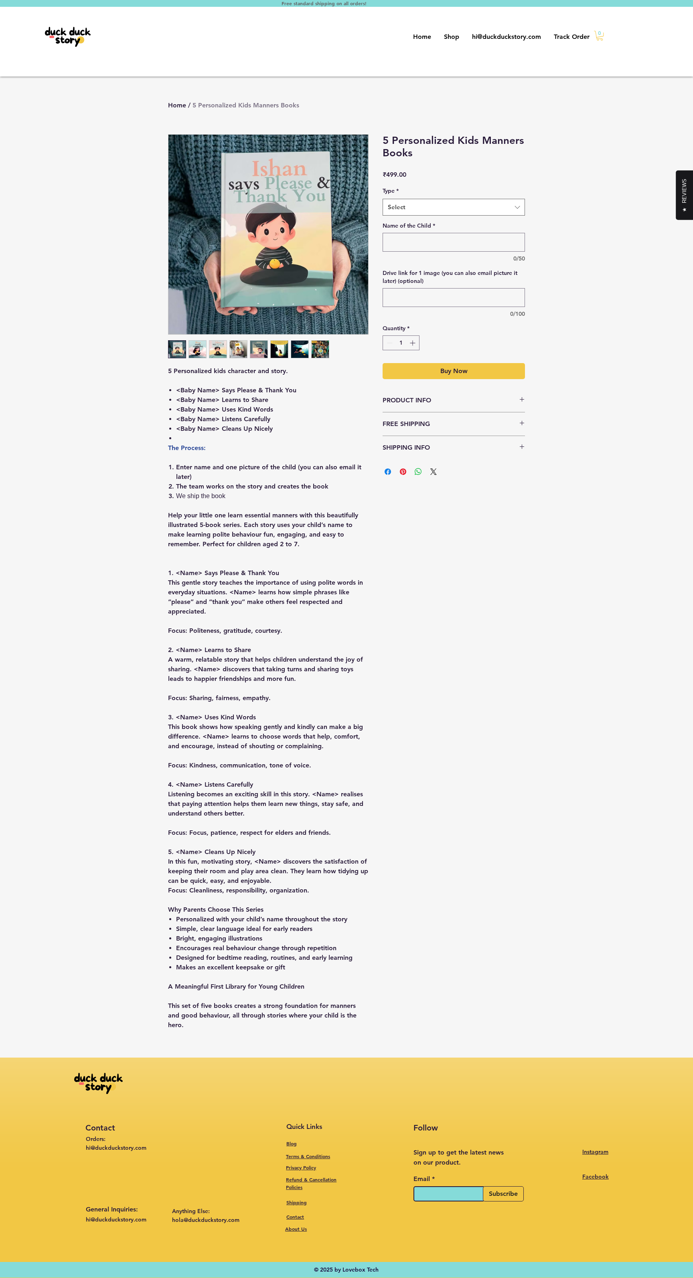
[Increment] (413, 343)
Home (177, 105)
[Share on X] (433, 471)
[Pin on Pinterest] (403, 471)
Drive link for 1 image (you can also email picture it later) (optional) (450, 277)
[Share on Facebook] (388, 471)
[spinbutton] (401, 343)
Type (391, 190)
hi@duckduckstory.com (116, 1219)
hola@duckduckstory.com (205, 1219)
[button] (600, 35)
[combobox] (454, 207)
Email (421, 1179)
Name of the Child (409, 225)
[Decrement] (389, 343)
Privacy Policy (301, 1167)
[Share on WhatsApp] (418, 471)
